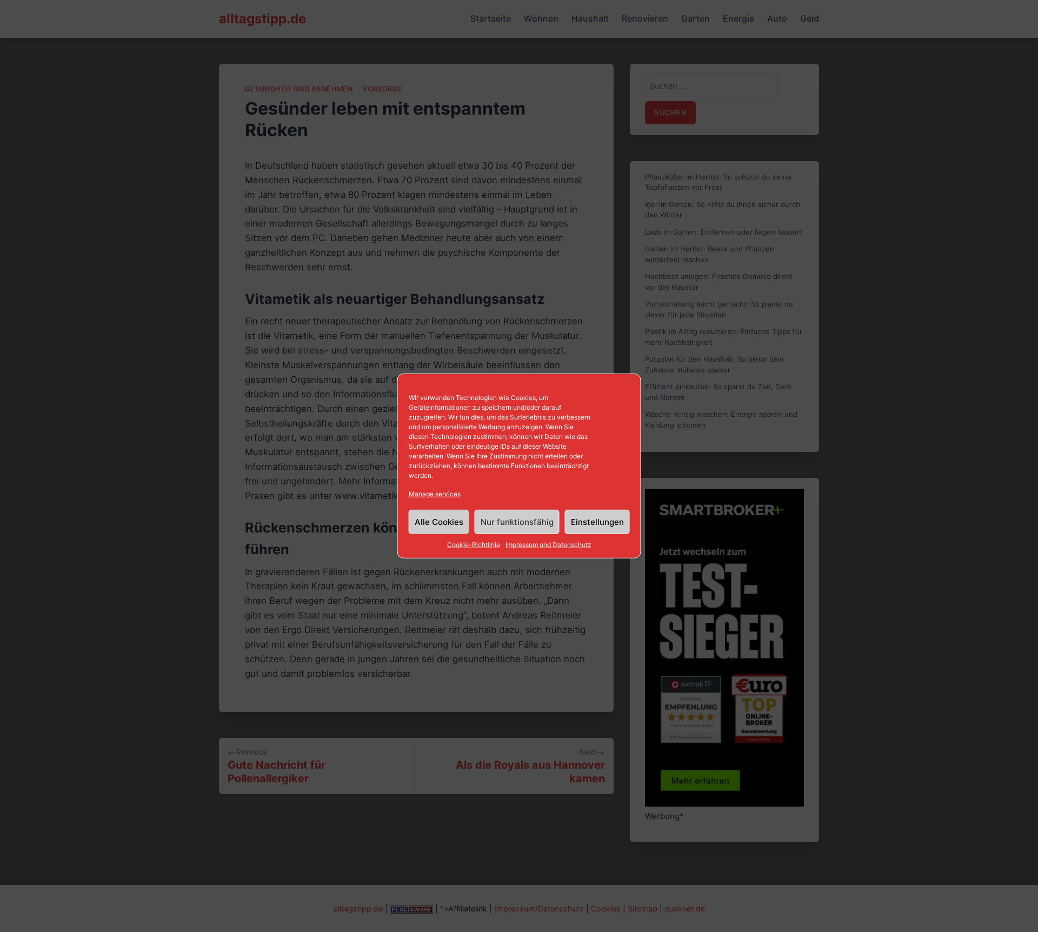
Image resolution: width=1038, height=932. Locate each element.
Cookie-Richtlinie (473, 545)
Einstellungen (597, 522)
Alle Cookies (439, 522)
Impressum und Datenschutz (548, 545)
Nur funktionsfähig (517, 522)
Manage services (435, 494)
